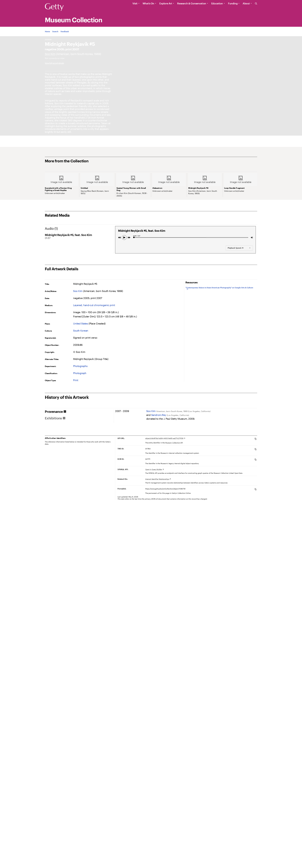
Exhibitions (53, 418)
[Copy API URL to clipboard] (255, 438)
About (246, 3)
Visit (134, 3)
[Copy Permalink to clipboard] (255, 489)
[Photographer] (50, 54)
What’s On (148, 3)
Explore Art (165, 3)
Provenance (54, 411)
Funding (232, 3)
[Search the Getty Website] (256, 3)
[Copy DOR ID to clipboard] (255, 459)
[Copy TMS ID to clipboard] (255, 449)
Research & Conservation (191, 3)
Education (217, 3)
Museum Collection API (174, 443)
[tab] (79, 411)
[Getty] (54, 7)
